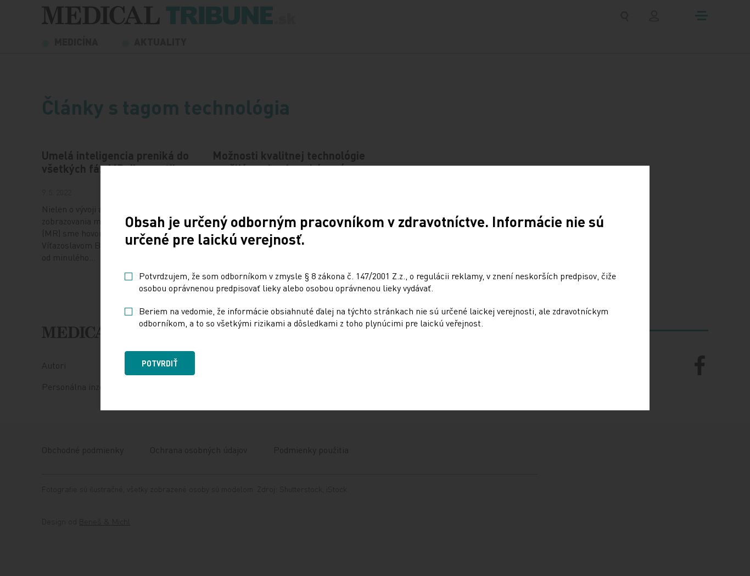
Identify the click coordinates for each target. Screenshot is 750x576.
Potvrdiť (160, 363)
